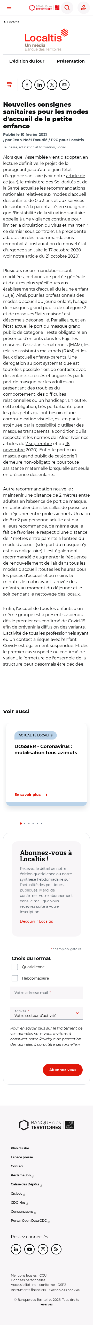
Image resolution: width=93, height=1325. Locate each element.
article (31, 256)
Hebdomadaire (35, 978)
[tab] (21, 823)
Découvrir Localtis (36, 921)
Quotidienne (33, 967)
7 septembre (39, 443)
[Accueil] (44, 7)
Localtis (13, 22)
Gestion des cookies (64, 1290)
